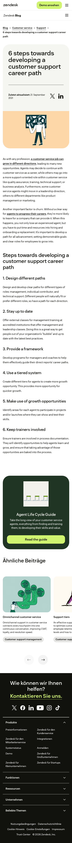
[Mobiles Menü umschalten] (67, 5)
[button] (33, 722)
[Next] (43, 660)
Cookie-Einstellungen (38, 829)
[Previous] (29, 660)
